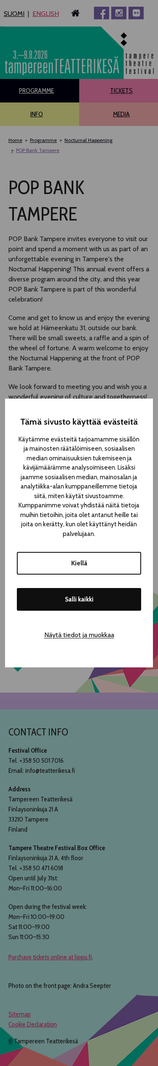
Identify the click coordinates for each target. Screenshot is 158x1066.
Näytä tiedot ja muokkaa (79, 635)
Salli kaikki (79, 599)
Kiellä (79, 563)
